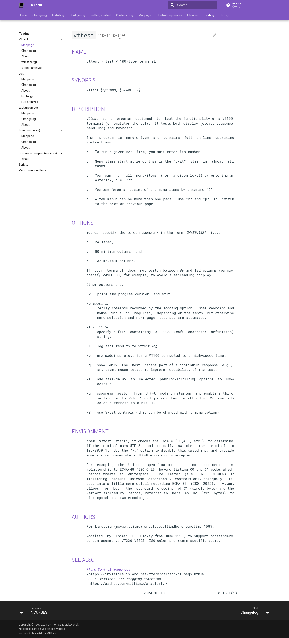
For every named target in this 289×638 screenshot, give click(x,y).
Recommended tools (33, 170)
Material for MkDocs (44, 633)
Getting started (101, 15)
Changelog (39, 15)
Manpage (145, 15)
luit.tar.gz (27, 96)
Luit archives (29, 102)
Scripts (23, 164)
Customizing (124, 15)
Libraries (193, 15)
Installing (58, 15)
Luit (21, 73)
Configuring (77, 15)
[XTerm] (21, 5)
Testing (209, 15)
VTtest (23, 39)
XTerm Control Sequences (108, 569)
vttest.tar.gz (29, 62)
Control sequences (169, 15)
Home (23, 15)
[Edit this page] (214, 35)
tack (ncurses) (28, 107)
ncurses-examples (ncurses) (38, 153)
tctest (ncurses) (29, 130)
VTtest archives (31, 68)
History (224, 15)
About (25, 56)
